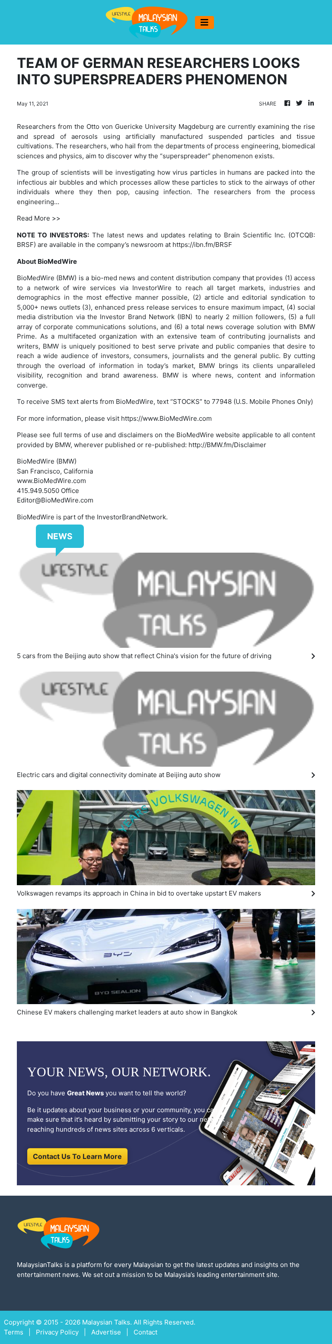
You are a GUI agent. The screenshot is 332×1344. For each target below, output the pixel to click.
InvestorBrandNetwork (131, 517)
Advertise (106, 1332)
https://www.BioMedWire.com (166, 418)
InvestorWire (152, 288)
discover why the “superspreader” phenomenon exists (189, 156)
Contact (145, 1332)
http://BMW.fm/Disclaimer (227, 445)
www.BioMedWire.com (51, 481)
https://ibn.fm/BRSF (202, 244)
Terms (13, 1332)
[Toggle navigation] (204, 22)
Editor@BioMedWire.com (55, 500)
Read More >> (39, 218)
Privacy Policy (57, 1332)
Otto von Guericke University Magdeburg (149, 126)
